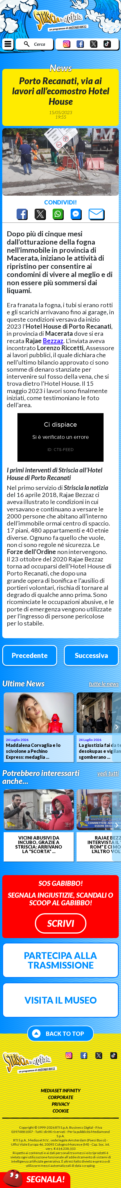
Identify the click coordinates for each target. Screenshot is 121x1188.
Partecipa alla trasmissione (60, 960)
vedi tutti (108, 773)
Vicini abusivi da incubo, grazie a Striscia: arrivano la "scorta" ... (38, 845)
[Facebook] (80, 44)
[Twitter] (93, 44)
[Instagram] (66, 44)
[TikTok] (107, 44)
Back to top (65, 1033)
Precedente (30, 655)
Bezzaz (53, 341)
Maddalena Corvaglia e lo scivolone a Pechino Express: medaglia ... (33, 751)
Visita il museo (60, 1000)
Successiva (91, 655)
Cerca (39, 44)
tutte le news (104, 683)
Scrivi (60, 923)
